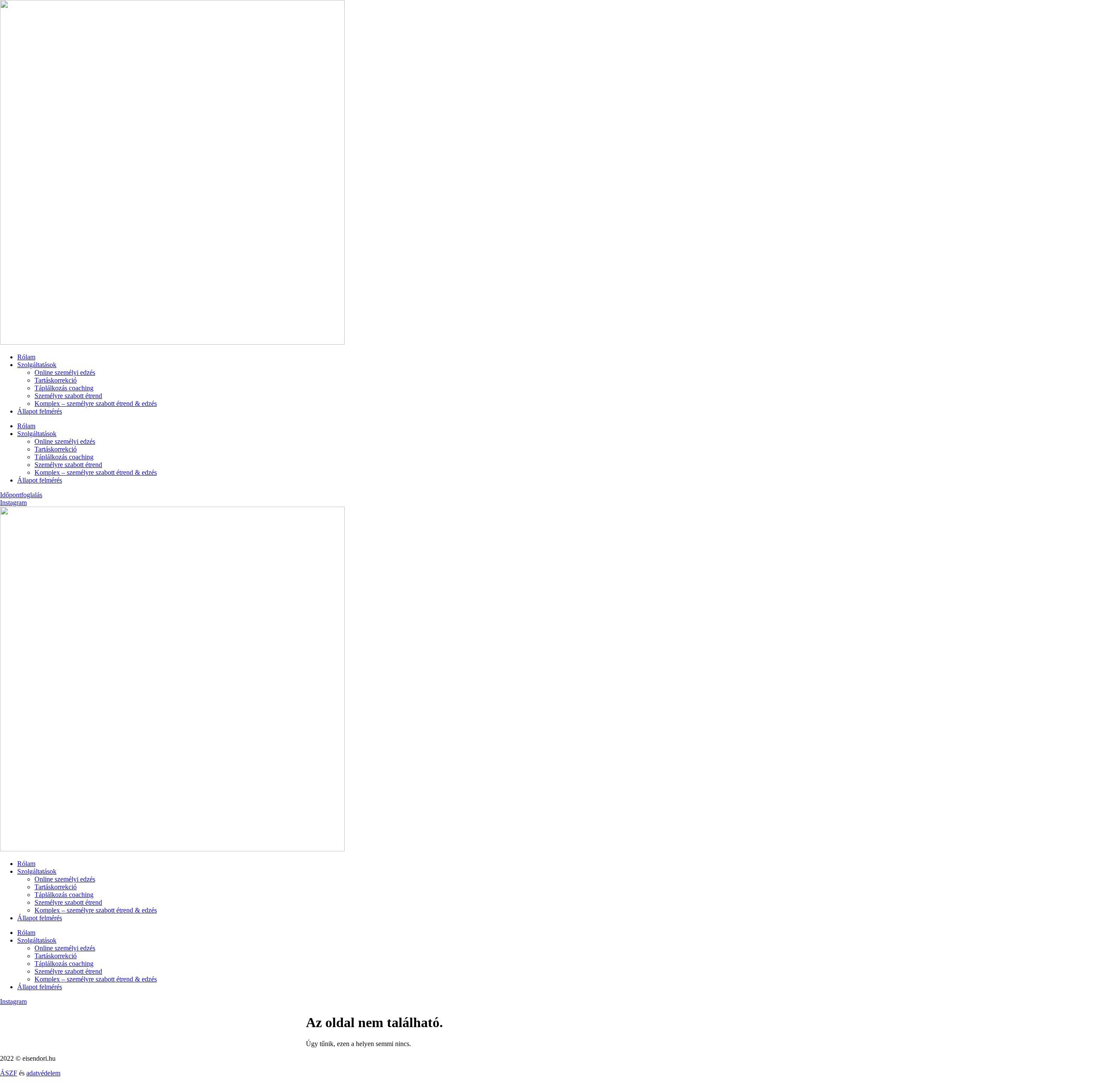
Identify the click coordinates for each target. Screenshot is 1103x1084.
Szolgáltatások (36, 364)
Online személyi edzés (64, 372)
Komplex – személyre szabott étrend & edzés (95, 403)
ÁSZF (8, 1073)
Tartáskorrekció (55, 380)
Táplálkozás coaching (63, 388)
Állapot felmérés (39, 411)
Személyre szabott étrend (68, 395)
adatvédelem (43, 1073)
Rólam (26, 357)
